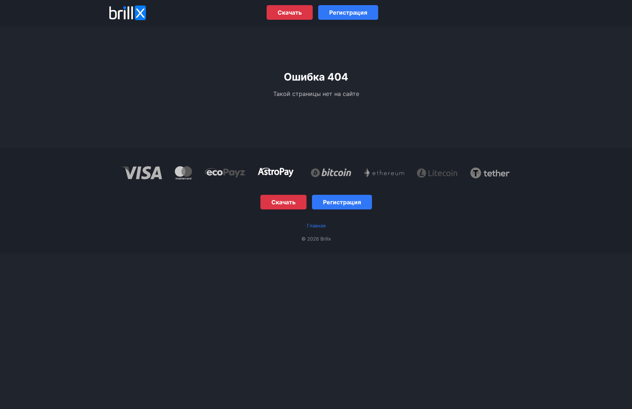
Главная (316, 225)
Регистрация (348, 12)
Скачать (290, 12)
